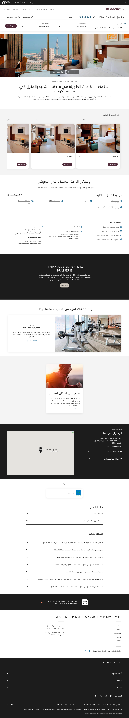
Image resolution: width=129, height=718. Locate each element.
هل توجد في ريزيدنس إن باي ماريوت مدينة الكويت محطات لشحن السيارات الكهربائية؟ (75, 586)
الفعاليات (16, 9)
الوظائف (109, 709)
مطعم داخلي (115, 201)
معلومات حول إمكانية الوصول (93, 520)
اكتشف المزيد (33, 341)
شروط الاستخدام (101, 709)
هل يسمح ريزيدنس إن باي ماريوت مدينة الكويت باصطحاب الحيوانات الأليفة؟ (78, 549)
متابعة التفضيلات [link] (117, 709)
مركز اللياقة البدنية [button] (24, 201)
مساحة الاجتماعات (54, 201)
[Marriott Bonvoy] (7, 2)
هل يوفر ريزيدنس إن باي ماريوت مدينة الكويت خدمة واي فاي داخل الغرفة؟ (79, 564)
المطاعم (31, 9)
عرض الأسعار (113, 164)
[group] (64, 276)
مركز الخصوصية (78, 709)
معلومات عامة (98, 513)
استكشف (64, 285)
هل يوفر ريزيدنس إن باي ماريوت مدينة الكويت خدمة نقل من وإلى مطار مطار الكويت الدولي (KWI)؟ (70, 579)
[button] (23, 2)
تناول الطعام (117, 633)
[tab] (89, 188)
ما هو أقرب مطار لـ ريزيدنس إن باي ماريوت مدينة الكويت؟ (84, 571)
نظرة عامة (52, 9)
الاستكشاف (77, 409)
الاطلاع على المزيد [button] (38, 99)
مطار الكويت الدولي (112, 451)
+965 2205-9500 (11, 17)
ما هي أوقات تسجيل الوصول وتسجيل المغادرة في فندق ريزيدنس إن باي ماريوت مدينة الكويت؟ (72, 542)
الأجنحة (119, 629)
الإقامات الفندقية (42, 9)
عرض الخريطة (26, 17)
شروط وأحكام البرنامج (89, 709)
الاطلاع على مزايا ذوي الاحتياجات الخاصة (108, 239)
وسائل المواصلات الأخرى (111, 459)
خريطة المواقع (38, 709)
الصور (91, 626)
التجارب (24, 9)
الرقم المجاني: (54, 632)
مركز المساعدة (29, 709)
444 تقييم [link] (72, 17)
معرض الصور (6, 9)
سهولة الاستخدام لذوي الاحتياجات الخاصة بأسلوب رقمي (58, 709)
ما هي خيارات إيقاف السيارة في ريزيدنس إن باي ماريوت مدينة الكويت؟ (80, 557)
